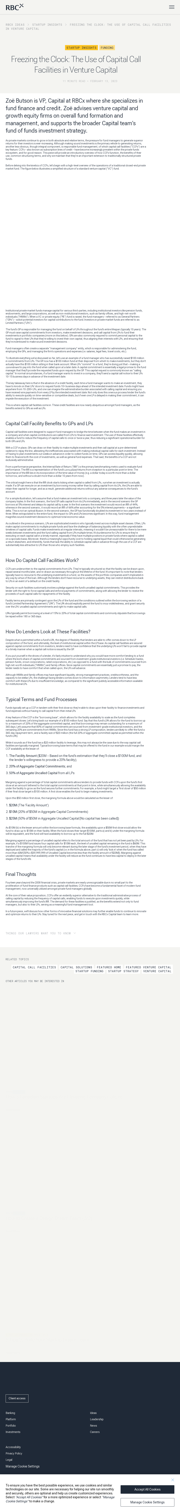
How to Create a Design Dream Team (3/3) (49, 1218)
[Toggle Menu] (171, 7)
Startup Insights (47, 24)
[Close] (172, 1479)
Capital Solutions (76, 967)
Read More (13, 1109)
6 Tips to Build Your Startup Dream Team (47, 1340)
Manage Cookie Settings (147, 1502)
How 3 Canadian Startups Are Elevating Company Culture (64, 1097)
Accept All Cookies (147, 1489)
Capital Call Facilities (34, 967)
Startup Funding (89, 971)
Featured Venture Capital (148, 967)
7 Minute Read (17, 1101)
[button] (48, 933)
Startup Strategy (123, 971)
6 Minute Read (17, 1223)
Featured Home (109, 967)
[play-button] (13, 1369)
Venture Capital (157, 971)
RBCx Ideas (15, 24)
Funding (107, 47)
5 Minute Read (17, 1344)
